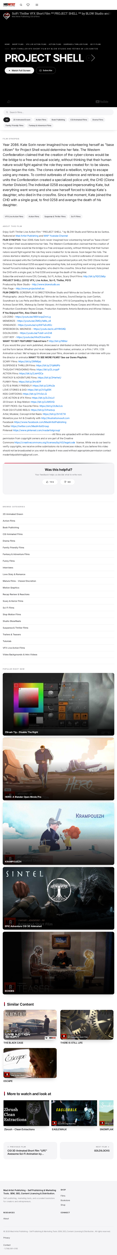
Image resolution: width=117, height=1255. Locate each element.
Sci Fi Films (95, 44)
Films (63, 1196)
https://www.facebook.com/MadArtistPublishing (40, 422)
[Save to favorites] (6, 16)
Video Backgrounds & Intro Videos (20, 654)
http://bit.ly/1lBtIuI (58, 341)
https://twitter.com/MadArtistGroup (30, 426)
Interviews (8, 567)
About (6, 1218)
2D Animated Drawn (21, 120)
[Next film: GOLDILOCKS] (92, 57)
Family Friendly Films (14, 125)
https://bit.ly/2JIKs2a (44, 385)
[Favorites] (28, 5)
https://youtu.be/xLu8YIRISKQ (50, 329)
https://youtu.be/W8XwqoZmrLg (33, 316)
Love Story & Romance (14, 574)
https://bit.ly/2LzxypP (47, 369)
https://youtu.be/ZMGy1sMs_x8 (34, 320)
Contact (7, 1245)
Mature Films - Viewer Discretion (19, 581)
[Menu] (36, 4)
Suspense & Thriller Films (76, 44)
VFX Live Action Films (36, 44)
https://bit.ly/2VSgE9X (39, 389)
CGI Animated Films (78, 120)
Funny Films (9, 561)
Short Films (17, 44)
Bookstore (65, 1200)
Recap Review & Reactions (16, 594)
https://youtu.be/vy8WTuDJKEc (35, 325)
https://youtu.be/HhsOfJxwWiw (33, 337)
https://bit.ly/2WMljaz (29, 361)
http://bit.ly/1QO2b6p (94, 276)
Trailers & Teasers (12, 634)
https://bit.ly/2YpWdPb (48, 365)
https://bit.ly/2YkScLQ (35, 393)
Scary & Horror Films (13, 601)
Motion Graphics (11, 587)
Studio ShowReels (12, 621)
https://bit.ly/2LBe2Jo (51, 406)
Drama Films (97, 120)
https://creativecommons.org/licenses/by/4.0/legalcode (44, 442)
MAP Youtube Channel (56, 235)
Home (7, 44)
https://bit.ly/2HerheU (49, 377)
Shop (63, 1205)
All (7, 120)
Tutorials (7, 641)
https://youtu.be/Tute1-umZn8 (36, 333)
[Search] (21, 4)
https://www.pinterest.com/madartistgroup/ (37, 430)
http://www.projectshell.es (30, 288)
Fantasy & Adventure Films (40, 125)
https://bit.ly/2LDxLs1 (43, 397)
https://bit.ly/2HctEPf (30, 381)
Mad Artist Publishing (27, 235)
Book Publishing (58, 120)
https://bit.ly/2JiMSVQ (43, 401)
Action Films (55, 44)
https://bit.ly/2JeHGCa (31, 373)
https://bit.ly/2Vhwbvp (43, 410)
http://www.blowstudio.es (46, 284)
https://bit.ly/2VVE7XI (55, 414)
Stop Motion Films (12, 614)
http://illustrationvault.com (55, 418)
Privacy (6, 1237)
